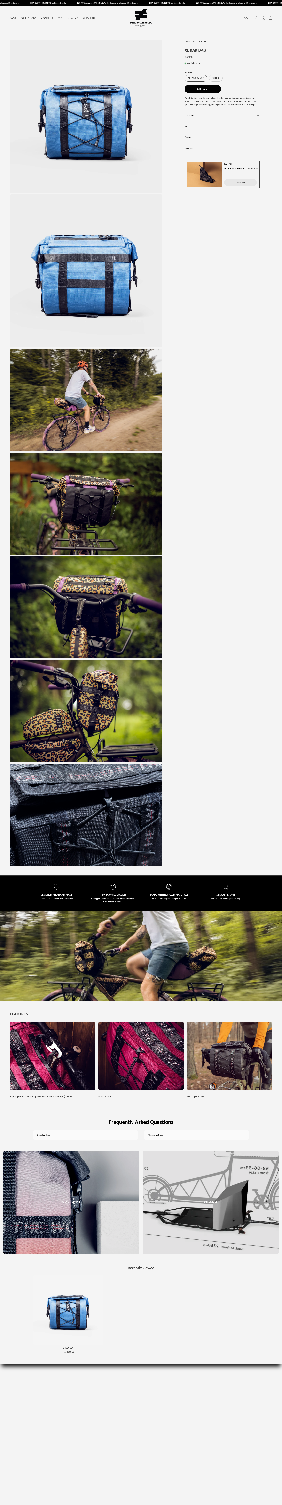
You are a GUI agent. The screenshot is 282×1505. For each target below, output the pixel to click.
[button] (256, 18)
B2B (35, 1381)
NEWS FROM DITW (42, 1429)
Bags (135, 1381)
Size (186, 126)
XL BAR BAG (68, 1348)
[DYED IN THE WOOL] (141, 18)
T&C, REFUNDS (40, 1395)
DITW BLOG (38, 1420)
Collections (138, 1386)
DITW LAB (137, 1400)
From (68, 1352)
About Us (137, 1390)
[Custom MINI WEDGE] (204, 174)
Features (188, 137)
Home (187, 41)
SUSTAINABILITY (40, 1424)
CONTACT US (39, 1390)
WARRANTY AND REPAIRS (45, 1400)
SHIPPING (37, 1410)
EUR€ (246, 18)
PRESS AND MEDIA (42, 1386)
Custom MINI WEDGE (234, 168)
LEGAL (36, 1405)
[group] (141, 1314)
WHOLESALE (39, 1434)
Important (189, 148)
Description (190, 115)
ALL (194, 41)
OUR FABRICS (39, 1415)
